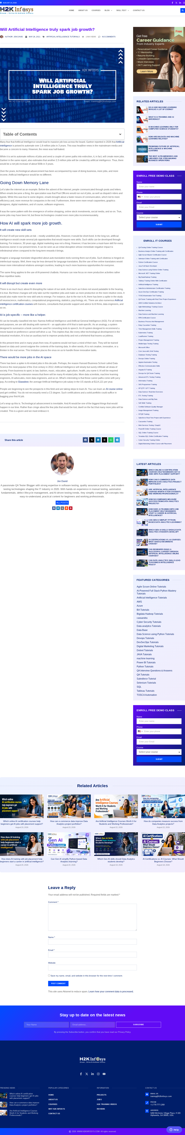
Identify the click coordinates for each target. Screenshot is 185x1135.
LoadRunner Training (145, 336)
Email (139, 202)
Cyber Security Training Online (149, 440)
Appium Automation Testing (147, 362)
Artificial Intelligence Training (148, 284)
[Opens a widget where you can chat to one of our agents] (174, 1130)
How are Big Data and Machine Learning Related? (164, 138)
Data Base (142, 630)
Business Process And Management (151, 321)
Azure (140, 606)
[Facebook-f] (80, 1073)
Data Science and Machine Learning (151, 314)
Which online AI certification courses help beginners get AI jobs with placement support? (164, 472)
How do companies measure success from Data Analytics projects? (164, 501)
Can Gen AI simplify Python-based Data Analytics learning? (165, 521)
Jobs (99, 1100)
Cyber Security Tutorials (149, 622)
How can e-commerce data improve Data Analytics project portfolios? (165, 482)
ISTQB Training (143, 414)
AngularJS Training (145, 370)
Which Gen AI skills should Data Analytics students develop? (165, 531)
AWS (139, 601)
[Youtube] (104, 1073)
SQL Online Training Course (148, 433)
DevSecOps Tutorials (148, 642)
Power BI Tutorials (146, 662)
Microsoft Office (144, 347)
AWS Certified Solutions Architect (149, 303)
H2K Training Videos (107, 1104)
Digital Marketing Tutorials (150, 646)
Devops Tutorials (145, 638)
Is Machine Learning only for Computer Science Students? (163, 128)
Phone (140, 192)
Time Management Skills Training (150, 329)
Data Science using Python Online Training (153, 270)
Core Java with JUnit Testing (148, 351)
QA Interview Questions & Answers (154, 670)
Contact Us (139, 10)
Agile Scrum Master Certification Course (152, 255)
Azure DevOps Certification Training (151, 292)
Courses (96, 10)
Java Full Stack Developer (147, 266)
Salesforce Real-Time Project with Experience (154, 418)
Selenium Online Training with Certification (153, 258)
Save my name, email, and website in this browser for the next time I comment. (87, 976)
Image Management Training (148, 410)
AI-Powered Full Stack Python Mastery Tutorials (156, 592)
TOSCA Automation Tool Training (149, 295)
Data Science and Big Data (147, 399)
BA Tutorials (143, 610)
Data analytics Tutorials (149, 626)
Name (139, 182)
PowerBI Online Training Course (149, 429)
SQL (139, 687)
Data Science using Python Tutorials (155, 634)
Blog (107, 10)
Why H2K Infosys (56, 1109)
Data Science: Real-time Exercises (150, 392)
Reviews (101, 1109)
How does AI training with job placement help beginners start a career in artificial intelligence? (164, 512)
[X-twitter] (86, 1073)
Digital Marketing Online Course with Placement (155, 444)
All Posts (62, 502)
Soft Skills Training (144, 403)
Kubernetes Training (145, 333)
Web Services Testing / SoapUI (149, 425)
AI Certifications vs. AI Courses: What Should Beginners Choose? (165, 542)
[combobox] (140, 197)
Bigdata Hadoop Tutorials (150, 614)
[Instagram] (98, 1073)
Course (140, 213)
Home (71, 10)
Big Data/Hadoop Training (147, 277)
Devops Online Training (146, 358)
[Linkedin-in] (92, 1073)
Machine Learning (144, 310)
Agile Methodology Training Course (150, 307)
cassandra (142, 618)
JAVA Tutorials (144, 654)
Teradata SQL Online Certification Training (153, 436)
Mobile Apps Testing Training (148, 344)
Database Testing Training (147, 355)
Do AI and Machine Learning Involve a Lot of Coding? (163, 108)
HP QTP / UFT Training (146, 388)
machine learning (146, 658)
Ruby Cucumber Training (147, 325)
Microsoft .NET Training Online (149, 273)
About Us (83, 10)
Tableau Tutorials (145, 691)
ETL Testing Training (145, 395)
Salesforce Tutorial (146, 678)
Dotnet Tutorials (145, 650)
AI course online (114, 389)
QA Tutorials (143, 674)
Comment (53, 902)
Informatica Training (145, 381)
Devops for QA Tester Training (149, 373)
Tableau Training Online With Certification (152, 281)
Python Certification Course (148, 262)
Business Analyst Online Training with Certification (155, 251)
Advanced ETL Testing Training (149, 377)
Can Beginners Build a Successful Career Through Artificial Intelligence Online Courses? (164, 552)
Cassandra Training (145, 421)
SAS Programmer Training (147, 384)
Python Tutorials (145, 666)
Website (52, 963)
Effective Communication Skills (149, 366)
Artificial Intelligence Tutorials (63, 37)
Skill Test (121, 10)
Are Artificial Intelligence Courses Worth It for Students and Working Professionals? (165, 491)
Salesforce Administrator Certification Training (154, 288)
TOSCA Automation (147, 695)
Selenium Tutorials (146, 683)
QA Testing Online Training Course (150, 247)
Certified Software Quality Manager (150, 407)
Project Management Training (148, 340)
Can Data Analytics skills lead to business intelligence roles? (164, 562)
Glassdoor (23, 382)
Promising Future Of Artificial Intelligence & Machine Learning (164, 148)
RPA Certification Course (147, 318)
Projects (102, 1095)
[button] (182, 10)
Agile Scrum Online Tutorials (151, 586)
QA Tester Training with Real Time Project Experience (157, 299)
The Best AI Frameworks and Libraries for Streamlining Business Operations (163, 158)
